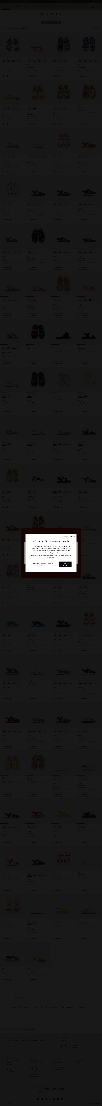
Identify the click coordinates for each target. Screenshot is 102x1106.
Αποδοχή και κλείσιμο (65, 564)
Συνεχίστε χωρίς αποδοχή (68, 537)
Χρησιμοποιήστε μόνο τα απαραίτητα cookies (43, 564)
